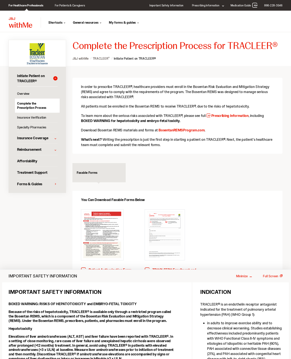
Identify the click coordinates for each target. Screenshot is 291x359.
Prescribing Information (230, 115)
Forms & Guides (29, 184)
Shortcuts (55, 22)
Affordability (27, 161)
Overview (23, 94)
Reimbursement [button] (29, 149)
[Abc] (165, 235)
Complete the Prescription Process (31, 105)
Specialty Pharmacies (31, 127)
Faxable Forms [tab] (87, 173)
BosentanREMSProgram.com (181, 130)
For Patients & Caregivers (70, 5)
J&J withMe (80, 58)
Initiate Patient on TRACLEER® (135, 58)
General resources (85, 22)
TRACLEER (101, 58)
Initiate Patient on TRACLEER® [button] (31, 78)
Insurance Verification (31, 117)
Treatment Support (32, 172)
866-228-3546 (273, 5)
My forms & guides (122, 22)
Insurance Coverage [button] (32, 138)
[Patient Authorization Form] (102, 235)
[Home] (20, 22)
